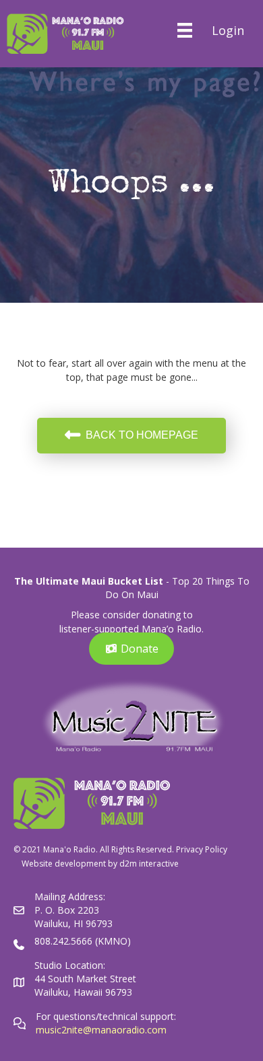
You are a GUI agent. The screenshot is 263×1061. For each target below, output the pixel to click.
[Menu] (184, 30)
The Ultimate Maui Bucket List (88, 581)
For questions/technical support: (107, 1016)
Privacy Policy (201, 849)
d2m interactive (149, 863)
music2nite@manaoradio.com (101, 1029)
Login (228, 30)
